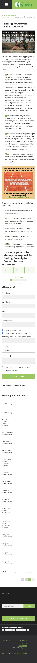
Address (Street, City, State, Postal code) (16, 337)
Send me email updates (13, 330)
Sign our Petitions (7, 17)
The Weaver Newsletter (18, 619)
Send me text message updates (16, 333)
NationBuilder (22, 653)
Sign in (6, 593)
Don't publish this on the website (17, 367)
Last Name (6, 302)
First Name (6, 293)
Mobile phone (7, 321)
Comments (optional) (9, 356)
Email (4, 312)
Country (5, 346)
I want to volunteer (12, 371)
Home (4, 15)
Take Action (11, 15)
